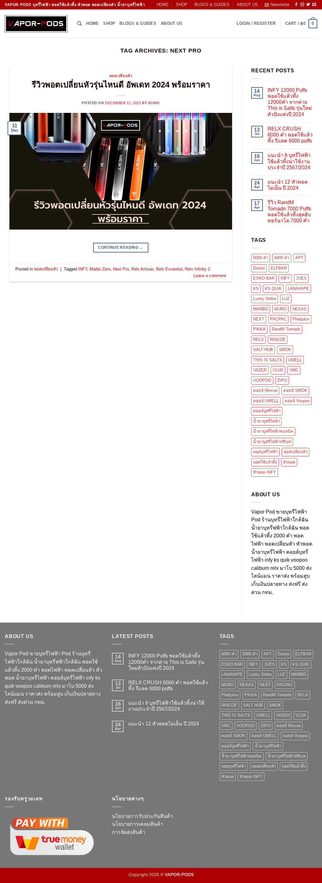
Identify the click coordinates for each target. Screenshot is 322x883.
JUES (301, 278)
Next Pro (121, 269)
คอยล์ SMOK (295, 390)
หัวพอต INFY (264, 472)
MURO (280, 309)
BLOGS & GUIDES (212, 4)
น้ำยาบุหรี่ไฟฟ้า (266, 421)
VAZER (260, 370)
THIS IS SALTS (267, 360)
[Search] (79, 24)
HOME (163, 4)
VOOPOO (262, 380)
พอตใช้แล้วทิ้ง (265, 462)
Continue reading (120, 247)
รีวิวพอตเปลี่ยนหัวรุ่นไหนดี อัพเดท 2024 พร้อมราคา (121, 84)
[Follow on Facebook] (296, 5)
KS (256, 288)
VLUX (278, 370)
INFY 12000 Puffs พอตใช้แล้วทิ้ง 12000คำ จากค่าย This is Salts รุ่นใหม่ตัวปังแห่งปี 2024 (290, 102)
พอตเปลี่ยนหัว (120, 76)
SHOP (181, 4)
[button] (277, 4)
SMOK (285, 349)
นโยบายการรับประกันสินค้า (142, 816)
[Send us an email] (314, 5)
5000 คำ (260, 257)
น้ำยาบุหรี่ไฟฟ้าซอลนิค (273, 431)
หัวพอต (289, 462)
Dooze (259, 268)
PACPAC (278, 319)
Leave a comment (209, 275)
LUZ (286, 298)
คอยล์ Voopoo (297, 400)
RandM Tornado (286, 329)
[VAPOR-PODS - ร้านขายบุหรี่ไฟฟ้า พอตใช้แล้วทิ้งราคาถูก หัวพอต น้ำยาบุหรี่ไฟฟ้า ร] (36, 23)
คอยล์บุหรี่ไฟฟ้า (266, 410)
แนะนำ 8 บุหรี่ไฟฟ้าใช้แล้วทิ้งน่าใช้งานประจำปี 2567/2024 (289, 161)
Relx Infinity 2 (197, 269)
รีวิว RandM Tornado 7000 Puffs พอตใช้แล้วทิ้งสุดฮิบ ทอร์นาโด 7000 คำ (289, 211)
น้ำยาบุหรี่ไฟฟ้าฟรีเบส (272, 441)
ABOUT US (247, 4)
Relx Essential (169, 269)
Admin (154, 103)
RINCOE (278, 339)
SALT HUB (263, 349)
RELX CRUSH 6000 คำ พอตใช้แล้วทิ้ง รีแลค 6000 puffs (290, 134)
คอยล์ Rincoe (265, 390)
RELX (258, 339)
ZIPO (282, 380)
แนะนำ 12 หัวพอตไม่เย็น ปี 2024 (288, 185)
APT (299, 257)
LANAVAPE (298, 288)
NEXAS (299, 309)
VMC (293, 370)
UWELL (295, 360)
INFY (82, 269)
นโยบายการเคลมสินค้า (137, 824)
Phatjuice (300, 319)
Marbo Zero (100, 269)
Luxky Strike (264, 298)
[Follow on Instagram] (302, 5)
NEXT (258, 319)
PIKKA (259, 329)
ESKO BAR (264, 278)
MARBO (260, 309)
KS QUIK (273, 288)
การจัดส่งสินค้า (128, 832)
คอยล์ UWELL (266, 400)
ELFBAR (279, 268)
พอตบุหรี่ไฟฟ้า (265, 451)
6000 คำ (281, 257)
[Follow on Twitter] (308, 5)
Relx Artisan (142, 269)
